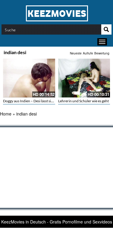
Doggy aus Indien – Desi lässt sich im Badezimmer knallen (47, 101)
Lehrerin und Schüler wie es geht (83, 101)
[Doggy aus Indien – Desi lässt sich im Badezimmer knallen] (29, 78)
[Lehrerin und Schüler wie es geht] (84, 78)
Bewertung (101, 53)
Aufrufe (88, 53)
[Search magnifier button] (106, 29)
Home (5, 114)
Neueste (76, 53)
